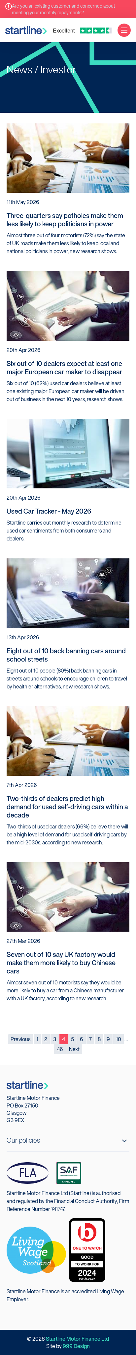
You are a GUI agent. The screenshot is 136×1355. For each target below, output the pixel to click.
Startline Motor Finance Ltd (77, 1339)
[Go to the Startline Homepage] (26, 30)
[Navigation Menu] (124, 30)
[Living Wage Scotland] (36, 1249)
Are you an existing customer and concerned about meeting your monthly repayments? (63, 9)
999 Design (76, 1346)
